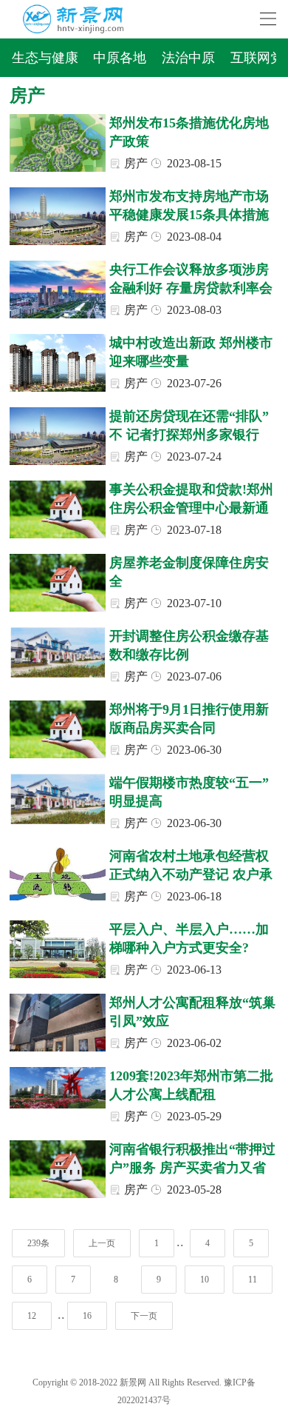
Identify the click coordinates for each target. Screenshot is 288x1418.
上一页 (102, 1243)
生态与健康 (45, 57)
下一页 (144, 1316)
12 (31, 1316)
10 (204, 1279)
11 (252, 1279)
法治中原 (188, 57)
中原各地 (119, 57)
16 (87, 1316)
